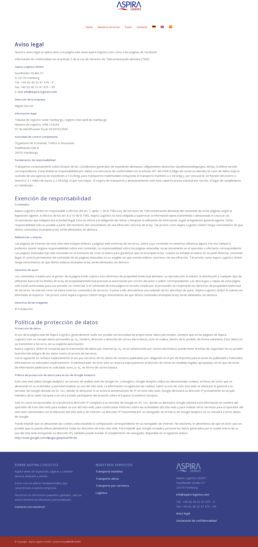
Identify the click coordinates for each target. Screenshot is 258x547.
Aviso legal (183, 513)
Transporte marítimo (109, 471)
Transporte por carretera (112, 485)
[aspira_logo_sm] (129, 11)
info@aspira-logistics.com (40, 92)
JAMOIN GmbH (73, 541)
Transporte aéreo (107, 478)
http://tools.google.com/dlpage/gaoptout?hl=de (46, 438)
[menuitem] (89, 27)
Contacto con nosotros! (30, 507)
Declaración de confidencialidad (196, 520)
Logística (101, 493)
